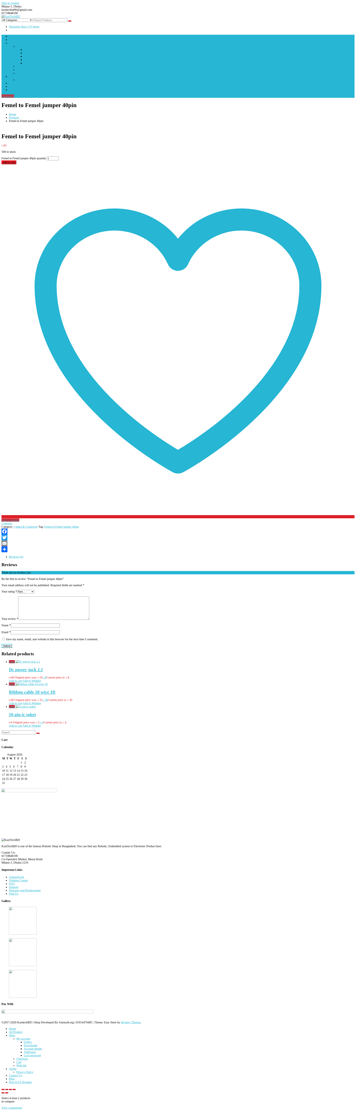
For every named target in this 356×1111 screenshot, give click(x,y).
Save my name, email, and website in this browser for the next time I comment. (52, 639)
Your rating (9, 591)
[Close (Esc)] (14, 1089)
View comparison (11, 1107)
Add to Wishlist (32, 680)
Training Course (18, 880)
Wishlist (7, 96)
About (12, 76)
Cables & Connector (26, 526)
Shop (12, 43)
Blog (12, 86)
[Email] (178, 543)
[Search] (38, 733)
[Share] (178, 549)
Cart (18, 69)
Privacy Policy (24, 79)
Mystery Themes (131, 1022)
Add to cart (9, 162)
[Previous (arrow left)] (2, 1092)
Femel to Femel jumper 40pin (61, 526)
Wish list (21, 73)
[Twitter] (178, 537)
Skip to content (10, 3)
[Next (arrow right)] (6, 1092)
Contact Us (15, 83)
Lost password (32, 63)
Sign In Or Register (20, 89)
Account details (33, 56)
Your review (9, 618)
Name (6, 625)
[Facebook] (178, 531)
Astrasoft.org (16, 877)
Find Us (13, 893)
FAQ (12, 883)
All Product (15, 39)
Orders (28, 49)
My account (23, 46)
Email (6, 632)
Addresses (30, 59)
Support (13, 887)
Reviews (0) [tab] (16, 556)
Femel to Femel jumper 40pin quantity (23, 158)
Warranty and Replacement (25, 890)
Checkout (22, 66)
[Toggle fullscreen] (6, 1089)
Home (12, 36)
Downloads (30, 53)
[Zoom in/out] (2, 1089)
